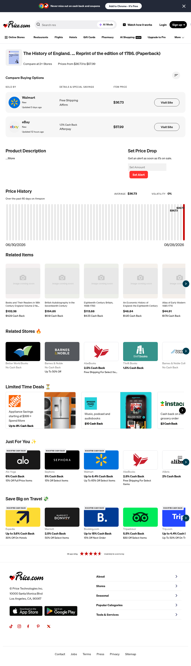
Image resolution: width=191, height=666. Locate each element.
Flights (59, 37)
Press (100, 654)
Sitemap (130, 654)
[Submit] (38, 25)
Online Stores (17, 37)
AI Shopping (127, 37)
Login (163, 24)
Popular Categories (109, 605)
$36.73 (118, 102)
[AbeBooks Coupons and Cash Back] (101, 358)
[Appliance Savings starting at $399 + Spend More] (41, 410)
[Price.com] (27, 584)
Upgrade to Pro (157, 37)
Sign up (177, 24)
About (100, 576)
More (178, 37)
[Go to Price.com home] (16, 24)
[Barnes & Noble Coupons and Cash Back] (62, 358)
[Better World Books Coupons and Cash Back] (23, 358)
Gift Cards (89, 37)
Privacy (115, 654)
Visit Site (167, 102)
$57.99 (118, 127)
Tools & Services (107, 614)
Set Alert (139, 174)
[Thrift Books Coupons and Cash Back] (140, 358)
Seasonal (102, 595)
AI (108, 24)
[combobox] (75, 24)
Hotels (73, 37)
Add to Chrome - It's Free (123, 6)
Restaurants (41, 37)
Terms (87, 654)
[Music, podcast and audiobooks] (116, 410)
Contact (60, 654)
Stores (100, 586)
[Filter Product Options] (176, 75)
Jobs (74, 654)
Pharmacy (108, 37)
